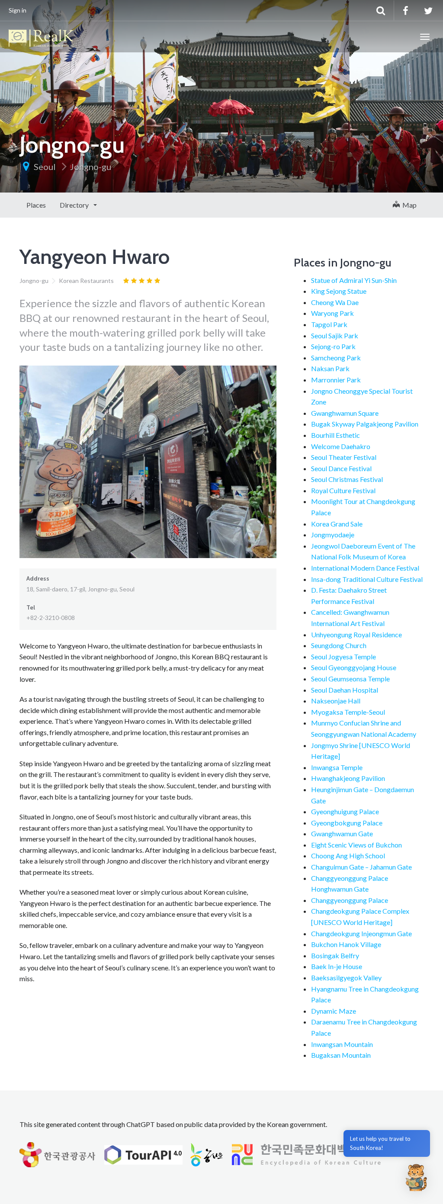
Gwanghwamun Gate (342, 833)
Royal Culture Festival (343, 490)
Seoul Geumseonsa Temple (350, 678)
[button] (416, 1177)
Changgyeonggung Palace (349, 900)
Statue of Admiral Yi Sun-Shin (354, 280)
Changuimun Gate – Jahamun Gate (361, 867)
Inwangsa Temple (337, 767)
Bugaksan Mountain (341, 1055)
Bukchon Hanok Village (346, 944)
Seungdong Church (338, 645)
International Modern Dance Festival (365, 568)
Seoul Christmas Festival (347, 479)
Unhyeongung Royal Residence (356, 634)
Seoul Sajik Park (334, 335)
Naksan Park (330, 368)
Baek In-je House (336, 966)
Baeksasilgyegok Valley (346, 977)
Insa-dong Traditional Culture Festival (367, 579)
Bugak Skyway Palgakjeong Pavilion (364, 424)
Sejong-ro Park (333, 346)
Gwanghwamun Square (345, 413)
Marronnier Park (336, 380)
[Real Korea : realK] (41, 36)
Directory (75, 205)
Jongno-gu (90, 166)
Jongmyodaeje (332, 534)
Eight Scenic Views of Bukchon (356, 845)
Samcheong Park (336, 357)
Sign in (17, 10)
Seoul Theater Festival (343, 457)
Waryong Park (332, 313)
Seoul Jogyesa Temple (343, 656)
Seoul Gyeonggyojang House (353, 667)
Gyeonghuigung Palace (345, 811)
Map (408, 205)
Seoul (45, 166)
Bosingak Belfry (335, 955)
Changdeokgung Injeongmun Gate (361, 933)
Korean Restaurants (86, 280)
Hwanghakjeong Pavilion (348, 778)
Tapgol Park (329, 324)
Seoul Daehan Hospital (344, 690)
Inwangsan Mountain (342, 1044)
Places (36, 205)
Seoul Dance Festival (341, 468)
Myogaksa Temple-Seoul (348, 712)
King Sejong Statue (338, 291)
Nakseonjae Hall (335, 701)
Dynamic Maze (333, 1011)
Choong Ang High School (348, 855)
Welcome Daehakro (340, 446)
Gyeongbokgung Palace (346, 823)
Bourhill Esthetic (335, 435)
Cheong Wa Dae (335, 302)
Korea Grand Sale (337, 524)
